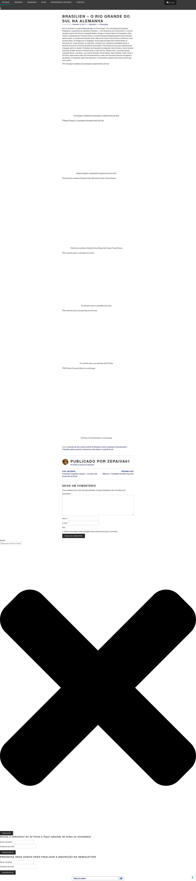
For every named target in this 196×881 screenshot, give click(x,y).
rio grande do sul (107, 449)
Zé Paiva (5, 2)
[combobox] (11, 543)
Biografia (32, 2)
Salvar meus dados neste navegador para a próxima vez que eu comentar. (91, 531)
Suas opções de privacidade (103, 878)
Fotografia (66, 449)
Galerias (18, 2)
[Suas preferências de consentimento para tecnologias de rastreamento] (192, 877)
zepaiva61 (92, 24)
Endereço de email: (7, 846)
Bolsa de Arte (88, 28)
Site (63, 527)
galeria (72, 449)
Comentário (67, 493)
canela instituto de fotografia (90, 447)
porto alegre (96, 449)
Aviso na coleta (80, 878)
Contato (80, 2)
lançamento (86, 449)
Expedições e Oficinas (61, 2)
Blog (43, 2)
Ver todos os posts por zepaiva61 (82, 464)
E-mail (65, 523)
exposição (111, 447)
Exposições (104, 24)
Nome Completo (6, 842)
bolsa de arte (75, 447)
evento (103, 447)
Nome (65, 518)
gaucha (79, 449)
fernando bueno (121, 447)
